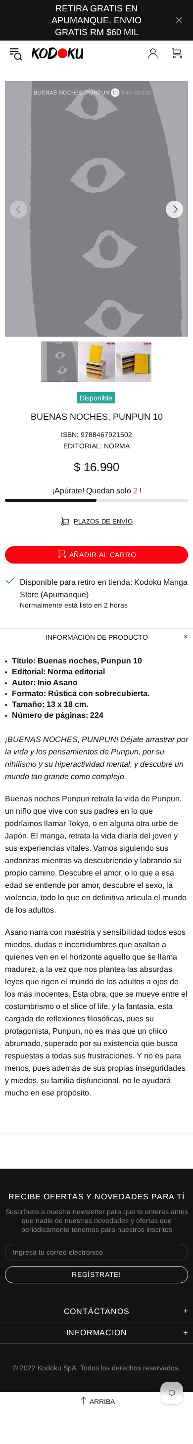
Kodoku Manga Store (57, 53)
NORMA (117, 446)
